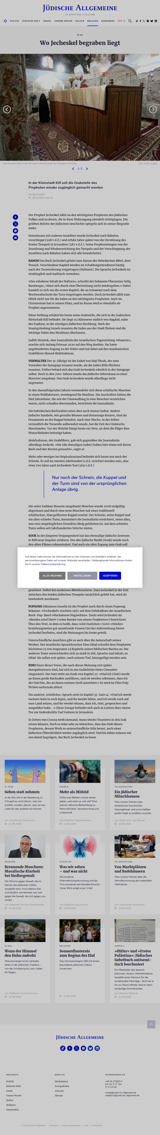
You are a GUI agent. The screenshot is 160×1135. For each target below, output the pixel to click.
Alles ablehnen (52, 575)
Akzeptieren (110, 575)
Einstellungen (82, 575)
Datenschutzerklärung (53, 564)
